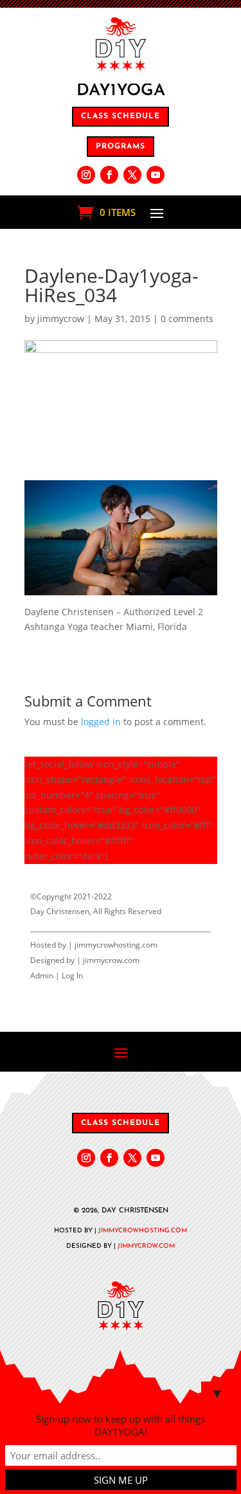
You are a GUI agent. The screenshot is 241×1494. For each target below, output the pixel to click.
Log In (72, 975)
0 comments (187, 318)
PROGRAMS (120, 146)
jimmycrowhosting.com (116, 944)
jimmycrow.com (111, 960)
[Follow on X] (132, 175)
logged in (101, 722)
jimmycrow (60, 318)
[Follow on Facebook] (109, 175)
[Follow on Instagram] (86, 175)
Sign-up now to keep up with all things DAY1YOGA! (120, 1425)
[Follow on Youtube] (156, 175)
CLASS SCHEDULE (120, 116)
